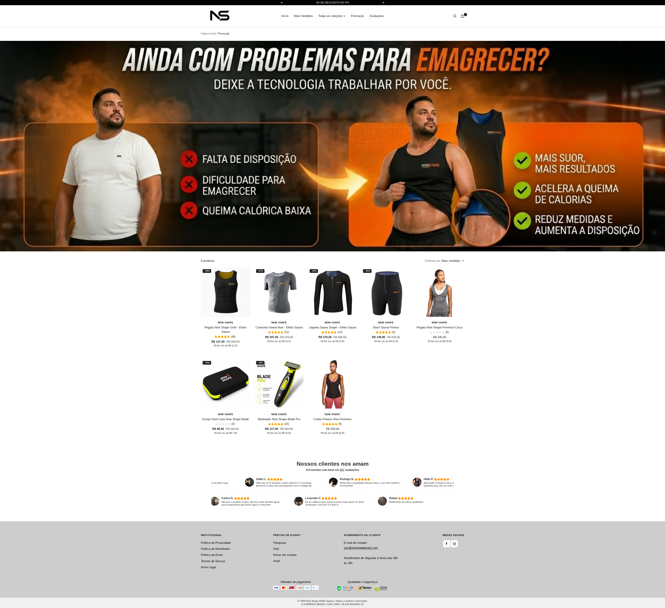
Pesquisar (279, 542)
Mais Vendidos (303, 16)
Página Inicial (208, 33)
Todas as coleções (330, 16)
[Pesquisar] (454, 16)
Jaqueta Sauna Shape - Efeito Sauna (332, 327)
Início (284, 16)
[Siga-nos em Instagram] (454, 543)
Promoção (357, 16)
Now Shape (225, 322)
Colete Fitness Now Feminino (332, 419)
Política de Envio (212, 555)
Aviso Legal (208, 567)
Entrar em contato (284, 555)
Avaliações (377, 16)
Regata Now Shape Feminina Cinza (439, 327)
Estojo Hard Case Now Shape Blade (225, 419)
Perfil (276, 561)
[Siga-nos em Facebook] (446, 543)
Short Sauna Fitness (386, 327)
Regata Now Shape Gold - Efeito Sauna (225, 330)
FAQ (276, 549)
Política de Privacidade (216, 542)
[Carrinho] (462, 16)
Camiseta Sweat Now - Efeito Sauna (279, 327)
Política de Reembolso (215, 549)
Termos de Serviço (213, 561)
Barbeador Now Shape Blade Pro (279, 419)
